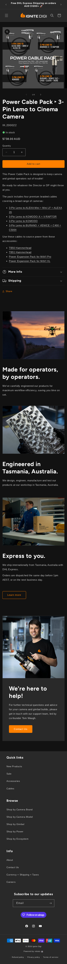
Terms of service (50, 957)
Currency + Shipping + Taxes (23, 874)
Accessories (13, 781)
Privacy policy (33, 957)
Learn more (14, 595)
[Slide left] (26, 94)
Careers (11, 882)
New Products (14, 766)
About (10, 860)
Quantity (6, 146)
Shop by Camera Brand (20, 809)
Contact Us (20, 728)
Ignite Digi (37, 946)
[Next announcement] (61, 4)
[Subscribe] (50, 903)
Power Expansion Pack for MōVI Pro (30, 256)
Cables (10, 788)
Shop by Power (15, 831)
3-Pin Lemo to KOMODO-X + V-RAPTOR (33, 216)
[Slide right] (40, 94)
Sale (9, 773)
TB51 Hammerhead (20, 252)
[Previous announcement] (6, 4)
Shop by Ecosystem (17, 839)
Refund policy (18, 957)
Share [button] (9, 291)
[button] (6, 15)
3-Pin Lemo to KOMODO (23, 221)
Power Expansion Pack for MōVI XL (29, 261)
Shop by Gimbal (15, 824)
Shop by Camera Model (20, 817)
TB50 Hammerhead (20, 247)
